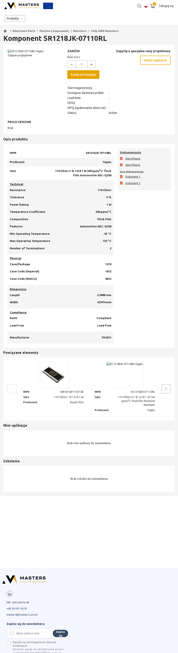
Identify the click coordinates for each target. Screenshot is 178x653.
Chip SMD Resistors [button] (105, 30)
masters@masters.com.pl (22, 614)
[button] (5, 31)
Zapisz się (60, 633)
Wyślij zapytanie (155, 60)
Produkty (13, 18)
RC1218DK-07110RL (143, 391)
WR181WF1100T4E (72, 391)
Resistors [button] (80, 30)
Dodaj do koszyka (83, 74)
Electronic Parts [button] (24, 30)
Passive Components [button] (54, 30)
